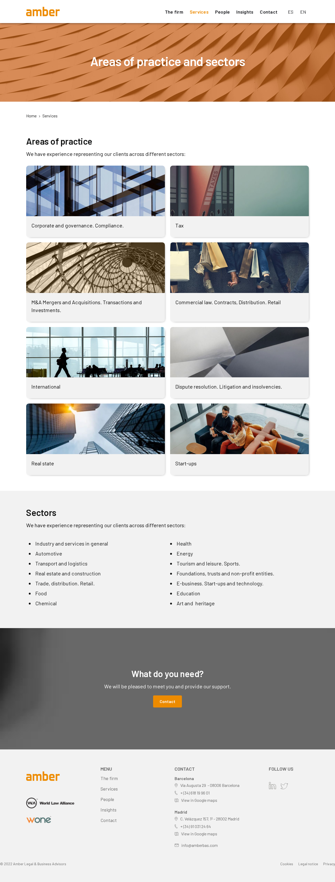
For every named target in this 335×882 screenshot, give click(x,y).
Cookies (286, 864)
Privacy (329, 864)
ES (291, 12)
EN (303, 12)
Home (31, 115)
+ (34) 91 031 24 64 (195, 826)
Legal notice (308, 864)
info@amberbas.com (199, 845)
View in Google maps (199, 800)
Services (199, 12)
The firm (174, 12)
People (222, 12)
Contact (268, 12)
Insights (244, 12)
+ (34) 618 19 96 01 (195, 792)
